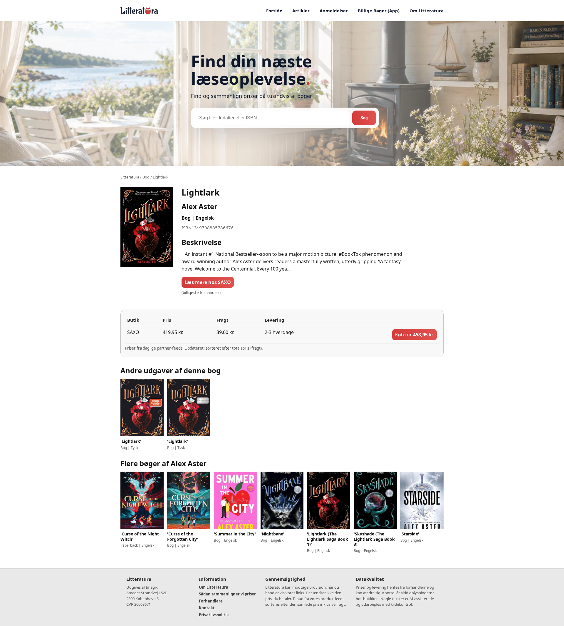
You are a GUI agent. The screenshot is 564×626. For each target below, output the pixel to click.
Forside (274, 11)
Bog (146, 177)
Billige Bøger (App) (379, 11)
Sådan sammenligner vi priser (227, 594)
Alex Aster (199, 206)
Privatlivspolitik (214, 614)
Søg (364, 118)
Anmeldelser (334, 11)
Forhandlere (211, 601)
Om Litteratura (426, 11)
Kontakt (207, 607)
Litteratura (129, 177)
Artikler (301, 11)
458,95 (414, 334)
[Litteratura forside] (139, 10)
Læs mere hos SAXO (207, 282)
